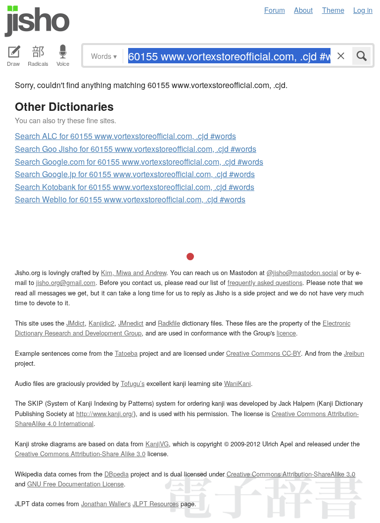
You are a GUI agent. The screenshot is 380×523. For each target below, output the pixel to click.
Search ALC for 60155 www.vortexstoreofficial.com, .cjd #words (125, 136)
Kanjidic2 (101, 323)
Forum (274, 9)
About (303, 9)
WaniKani (237, 383)
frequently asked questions (265, 282)
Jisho (37, 21)
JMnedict (130, 323)
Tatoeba (126, 353)
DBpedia (116, 473)
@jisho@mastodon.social (302, 272)
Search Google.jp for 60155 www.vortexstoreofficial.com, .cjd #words (135, 174)
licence (286, 332)
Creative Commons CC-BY (263, 353)
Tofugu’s (132, 383)
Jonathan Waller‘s (106, 503)
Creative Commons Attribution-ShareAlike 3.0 (291, 473)
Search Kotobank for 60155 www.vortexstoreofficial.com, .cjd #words (134, 186)
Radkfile (169, 323)
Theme (333, 9)
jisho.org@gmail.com (65, 282)
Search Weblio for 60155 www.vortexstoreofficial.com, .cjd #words (130, 199)
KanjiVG (157, 443)
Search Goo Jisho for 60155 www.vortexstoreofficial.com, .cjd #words (135, 148)
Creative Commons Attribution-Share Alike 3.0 (80, 453)
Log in (363, 9)
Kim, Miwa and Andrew (133, 272)
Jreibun (354, 353)
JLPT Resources (156, 503)
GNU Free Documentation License (75, 483)
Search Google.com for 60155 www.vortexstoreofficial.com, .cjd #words (139, 161)
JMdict (75, 323)
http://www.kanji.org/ (105, 413)
